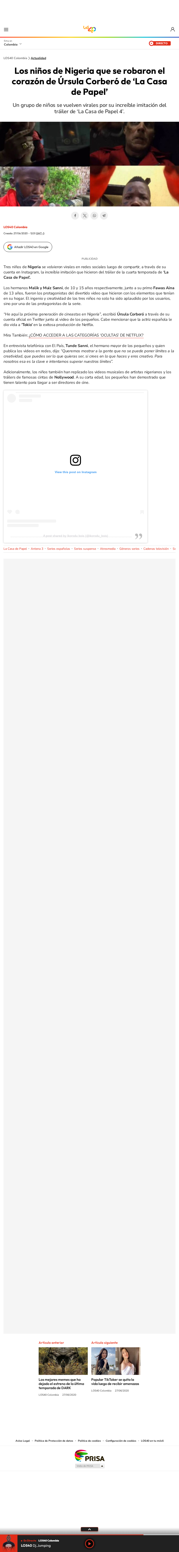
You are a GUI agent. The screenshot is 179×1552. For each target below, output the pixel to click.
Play (89, 1544)
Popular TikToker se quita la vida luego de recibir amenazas (115, 1381)
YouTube (89, 1411)
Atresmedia (107, 549)
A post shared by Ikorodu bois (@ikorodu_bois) (75, 535)
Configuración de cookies (121, 1441)
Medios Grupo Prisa (89, 1466)
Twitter (85, 216)
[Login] (173, 29)
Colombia (10, 44)
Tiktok (72, 1411)
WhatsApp (94, 216)
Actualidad (38, 58)
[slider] (89, 1534)
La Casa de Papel (15, 549)
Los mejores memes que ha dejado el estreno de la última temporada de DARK (61, 1383)
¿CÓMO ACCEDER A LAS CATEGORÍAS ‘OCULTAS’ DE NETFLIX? (86, 335)
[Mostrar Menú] (6, 29)
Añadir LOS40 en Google (31, 247)
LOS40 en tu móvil (152, 1441)
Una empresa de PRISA (89, 1455)
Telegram (104, 216)
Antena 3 (37, 549)
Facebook (75, 216)
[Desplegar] (89, 1529)
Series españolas (58, 549)
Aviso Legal (22, 1441)
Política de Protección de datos (54, 1441)
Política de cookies (89, 1441)
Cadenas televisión (156, 549)
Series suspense (85, 549)
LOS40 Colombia (89, 29)
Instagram (80, 1411)
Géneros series (129, 549)
